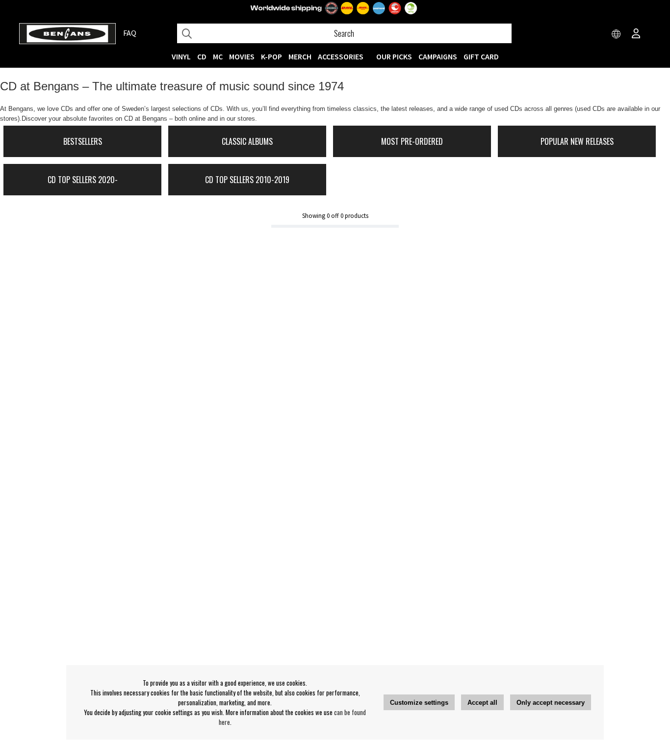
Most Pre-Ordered (412, 141)
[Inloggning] (636, 34)
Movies (242, 56)
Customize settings (419, 702)
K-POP (271, 56)
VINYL (181, 56)
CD (201, 56)
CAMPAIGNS (437, 56)
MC (218, 56)
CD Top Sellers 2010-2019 (247, 180)
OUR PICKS (394, 56)
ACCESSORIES (340, 56)
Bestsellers (82, 141)
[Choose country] (616, 34)
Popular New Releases (577, 141)
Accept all (482, 702)
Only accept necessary (550, 702)
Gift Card (481, 56)
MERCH (299, 56)
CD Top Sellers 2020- (83, 180)
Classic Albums (247, 141)
